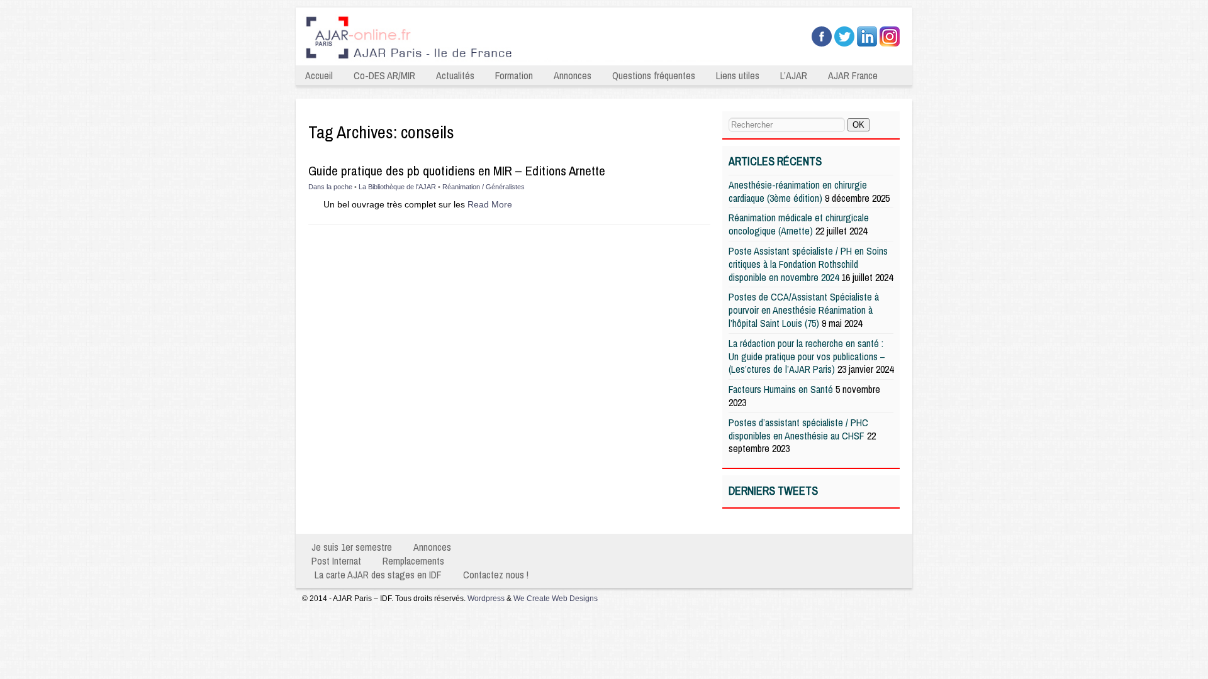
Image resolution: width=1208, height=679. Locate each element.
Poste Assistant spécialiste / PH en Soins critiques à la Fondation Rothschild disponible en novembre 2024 (808, 264)
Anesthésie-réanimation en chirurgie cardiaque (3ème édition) (798, 191)
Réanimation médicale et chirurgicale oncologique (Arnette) (799, 224)
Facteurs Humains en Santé (781, 389)
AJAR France (853, 75)
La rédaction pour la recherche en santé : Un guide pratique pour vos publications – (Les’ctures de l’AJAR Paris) (807, 356)
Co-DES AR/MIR (384, 75)
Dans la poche (330, 186)
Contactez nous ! (495, 575)
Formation (514, 75)
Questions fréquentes (653, 75)
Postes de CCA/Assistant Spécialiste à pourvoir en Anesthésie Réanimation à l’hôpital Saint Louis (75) (804, 310)
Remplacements (413, 561)
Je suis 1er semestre (351, 547)
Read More (489, 204)
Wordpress (486, 598)
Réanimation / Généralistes (483, 186)
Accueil (319, 75)
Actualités (455, 75)
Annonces (572, 75)
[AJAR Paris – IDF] (514, 60)
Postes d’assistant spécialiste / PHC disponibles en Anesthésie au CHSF (798, 429)
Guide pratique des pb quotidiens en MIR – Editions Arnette (456, 171)
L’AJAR (793, 75)
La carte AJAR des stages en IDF (378, 575)
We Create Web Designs (555, 598)
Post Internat (336, 561)
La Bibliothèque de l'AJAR (397, 186)
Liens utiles (737, 75)
